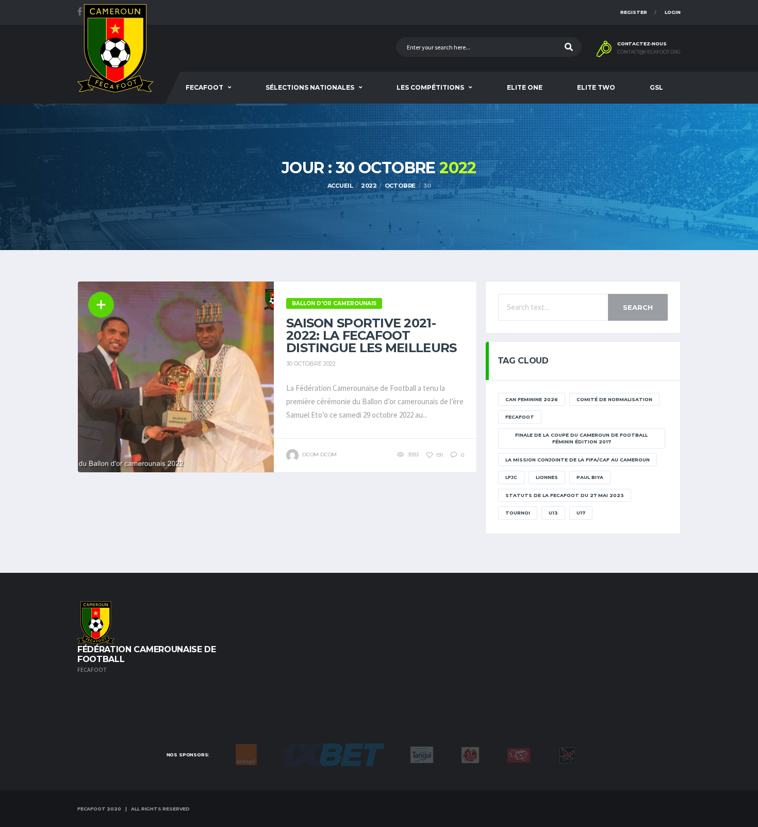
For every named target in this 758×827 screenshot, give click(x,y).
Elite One (524, 87)
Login (673, 12)
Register (633, 12)
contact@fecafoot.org (649, 52)
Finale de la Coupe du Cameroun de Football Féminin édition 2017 (581, 438)
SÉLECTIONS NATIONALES (310, 87)
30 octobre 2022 (311, 363)
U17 (580, 513)
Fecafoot (204, 87)
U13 (553, 513)
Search (638, 307)
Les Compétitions (430, 87)
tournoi (517, 513)
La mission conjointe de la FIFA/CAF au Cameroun (577, 459)
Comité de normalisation (614, 399)
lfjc (511, 477)
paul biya (589, 477)
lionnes (547, 477)
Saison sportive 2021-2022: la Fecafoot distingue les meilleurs (371, 335)
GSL (656, 87)
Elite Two (596, 87)
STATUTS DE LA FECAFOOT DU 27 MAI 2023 (564, 495)
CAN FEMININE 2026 (531, 399)
